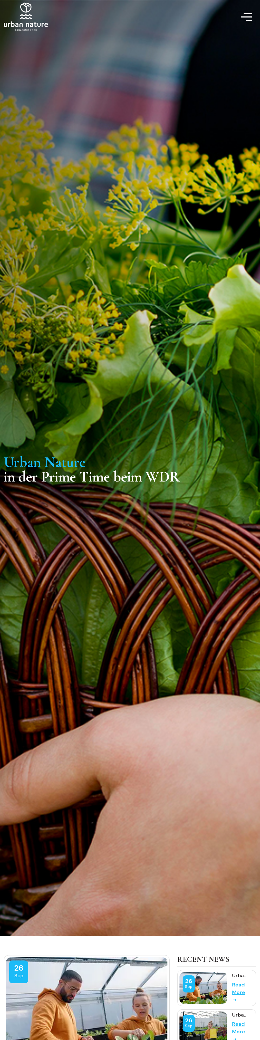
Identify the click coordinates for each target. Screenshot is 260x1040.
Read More (238, 988)
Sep (18, 975)
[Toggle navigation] (246, 16)
